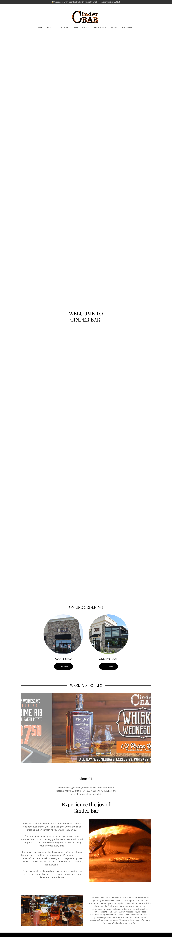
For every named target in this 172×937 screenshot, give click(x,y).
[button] (51, 27)
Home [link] (40, 28)
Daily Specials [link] (128, 28)
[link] (86, 16)
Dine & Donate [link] (99, 28)
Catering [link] (114, 28)
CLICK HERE (63, 666)
